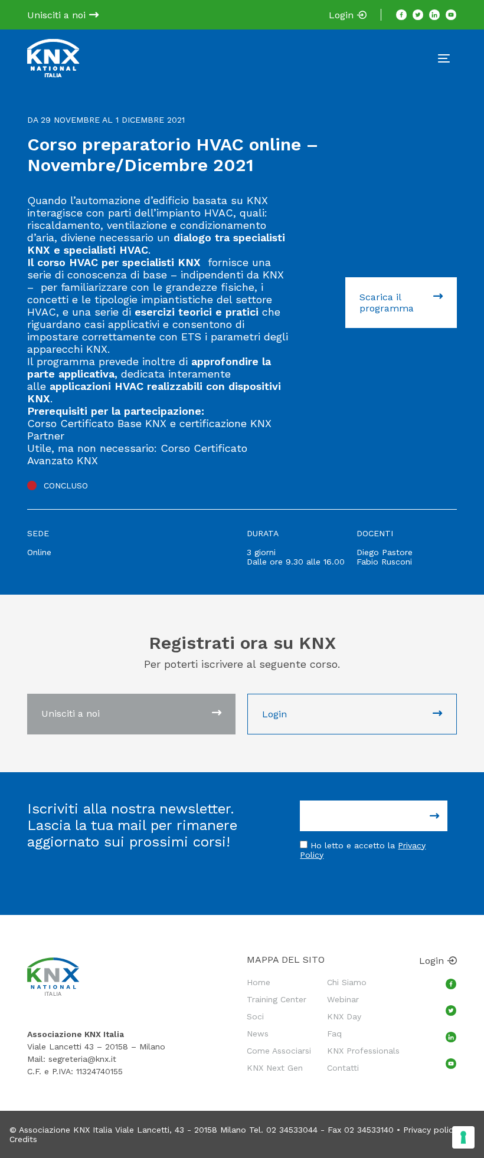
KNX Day (344, 1016)
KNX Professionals (363, 1050)
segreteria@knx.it (82, 1059)
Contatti (343, 1067)
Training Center (276, 999)
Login (343, 15)
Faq (334, 1033)
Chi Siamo (347, 982)
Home (258, 982)
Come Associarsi (279, 1050)
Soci (255, 1016)
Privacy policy (430, 1129)
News (258, 1033)
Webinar (343, 999)
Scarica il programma (386, 302)
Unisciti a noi (58, 15)
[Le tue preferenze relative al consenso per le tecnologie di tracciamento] (463, 1137)
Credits (23, 1139)
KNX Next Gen (275, 1067)
